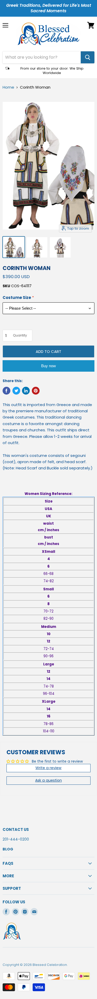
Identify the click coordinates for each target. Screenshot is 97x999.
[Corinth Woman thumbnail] (14, 247)
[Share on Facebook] (6, 391)
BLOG (8, 849)
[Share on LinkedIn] (26, 391)
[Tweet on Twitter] (16, 391)
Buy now (48, 366)
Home (8, 87)
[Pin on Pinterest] (36, 391)
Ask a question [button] (48, 780)
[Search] (87, 57)
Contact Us (16, 829)
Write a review (48, 767)
